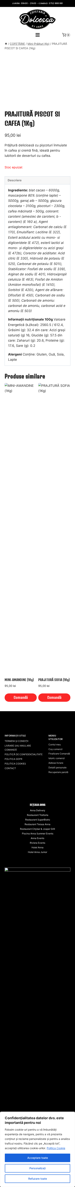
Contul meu (54, 744)
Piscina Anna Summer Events (37, 833)
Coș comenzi (55, 749)
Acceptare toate (37, 1157)
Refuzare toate (37, 1178)
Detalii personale (57, 767)
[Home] (6, 43)
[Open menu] (37, 34)
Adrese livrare (55, 762)
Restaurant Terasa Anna (37, 824)
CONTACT (10, 768)
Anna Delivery (37, 810)
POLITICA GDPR (13, 759)
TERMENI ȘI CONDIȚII (16, 741)
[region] (37, 1149)
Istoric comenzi (56, 758)
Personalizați (37, 1168)
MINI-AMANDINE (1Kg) (19, 680)
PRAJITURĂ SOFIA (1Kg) (54, 680)
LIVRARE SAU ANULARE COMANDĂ (18, 747)
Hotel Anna (37, 847)
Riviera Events (37, 842)
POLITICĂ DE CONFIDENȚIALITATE (23, 754)
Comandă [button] (21, 697)
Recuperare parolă (58, 772)
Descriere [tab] (15, 180)
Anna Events (37, 838)
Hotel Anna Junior (37, 852)
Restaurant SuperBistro (37, 819)
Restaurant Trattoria (37, 815)
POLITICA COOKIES (15, 763)
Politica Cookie (56, 1148)
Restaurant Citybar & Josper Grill (37, 828)
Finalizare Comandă (59, 753)
